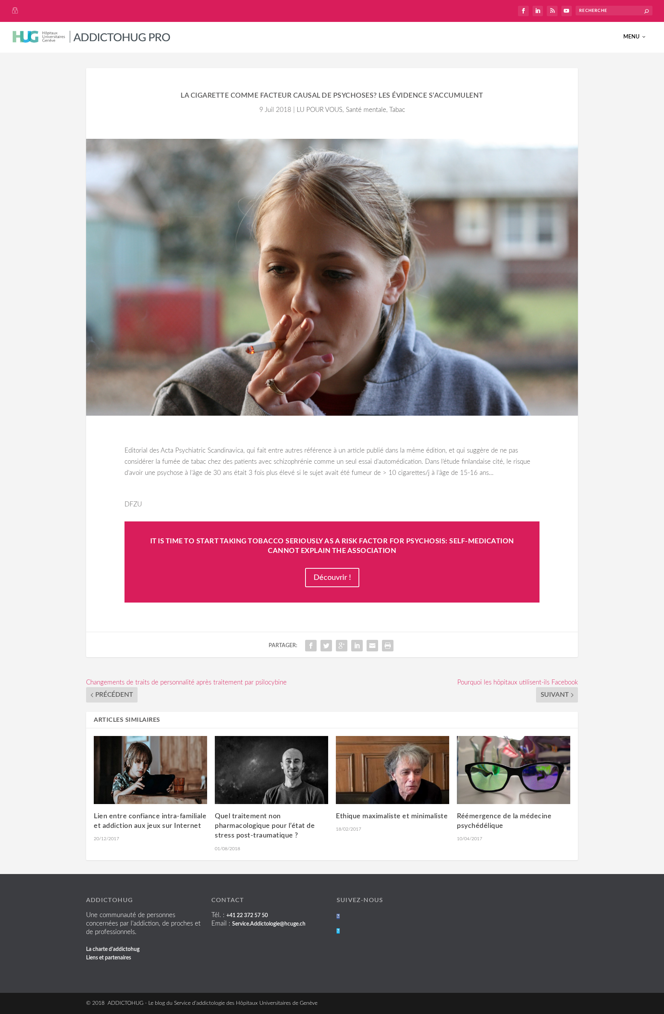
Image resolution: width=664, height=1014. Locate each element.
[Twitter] (338, 931)
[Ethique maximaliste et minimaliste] (392, 770)
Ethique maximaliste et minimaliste (392, 816)
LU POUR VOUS (319, 110)
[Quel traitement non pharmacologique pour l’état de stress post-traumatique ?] (271, 770)
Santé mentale (366, 110)
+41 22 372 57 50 (247, 915)
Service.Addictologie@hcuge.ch (268, 924)
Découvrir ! (332, 577)
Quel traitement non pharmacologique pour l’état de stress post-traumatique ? (265, 826)
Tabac (397, 110)
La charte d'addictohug (112, 949)
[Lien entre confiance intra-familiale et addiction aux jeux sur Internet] (150, 770)
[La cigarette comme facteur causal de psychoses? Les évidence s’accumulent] (332, 277)
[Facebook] (338, 916)
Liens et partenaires (108, 958)
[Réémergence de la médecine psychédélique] (513, 770)
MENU (631, 37)
